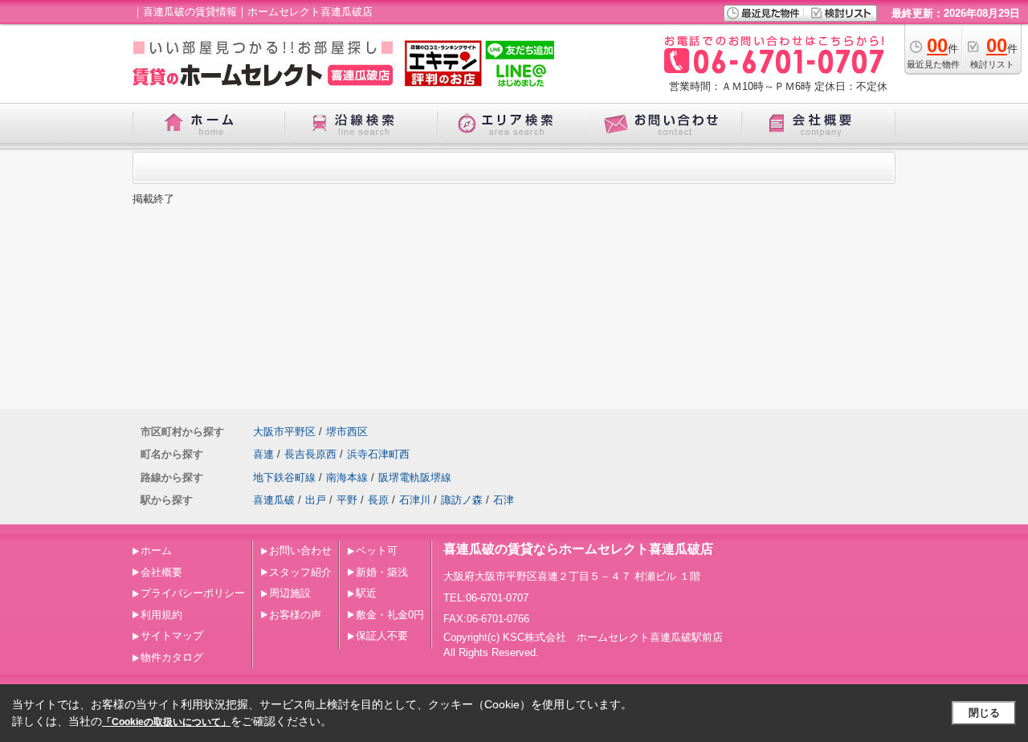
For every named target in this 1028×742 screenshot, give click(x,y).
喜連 (263, 454)
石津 (503, 500)
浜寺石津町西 (378, 454)
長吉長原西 (310, 454)
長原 (378, 500)
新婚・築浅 (382, 572)
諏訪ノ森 (462, 500)
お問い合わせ (300, 550)
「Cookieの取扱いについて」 (166, 722)
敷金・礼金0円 (390, 615)
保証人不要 (382, 636)
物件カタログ (172, 657)
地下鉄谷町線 (284, 477)
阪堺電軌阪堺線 (414, 477)
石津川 (414, 500)
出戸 (315, 500)
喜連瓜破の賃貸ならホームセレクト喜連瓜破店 (578, 549)
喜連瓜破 (274, 500)
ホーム (156, 550)
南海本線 (347, 477)
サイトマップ (172, 636)
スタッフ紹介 (300, 572)
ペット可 (377, 550)
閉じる (984, 713)
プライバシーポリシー (193, 593)
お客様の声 (295, 615)
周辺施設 (290, 593)
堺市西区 (347, 432)
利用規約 (161, 615)
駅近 (366, 593)
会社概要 (161, 572)
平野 (347, 500)
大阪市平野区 (284, 432)
